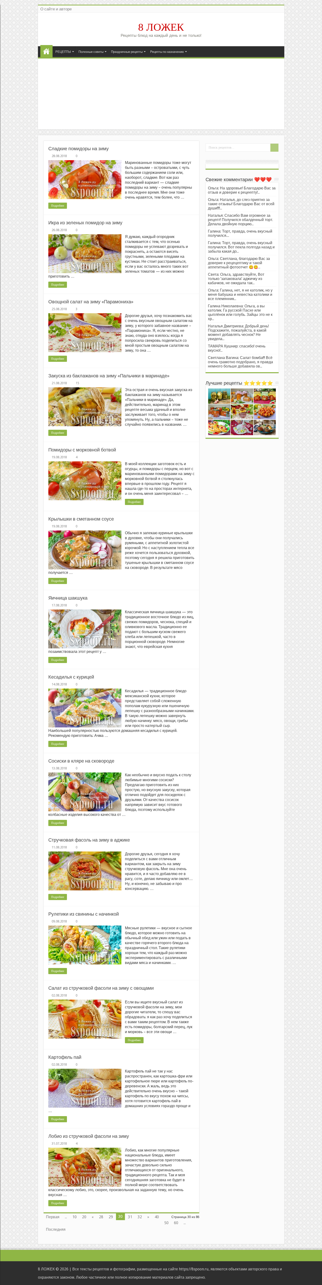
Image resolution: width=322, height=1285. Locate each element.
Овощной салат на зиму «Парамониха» (90, 302)
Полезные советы (90, 52)
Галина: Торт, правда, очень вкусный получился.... (240, 233)
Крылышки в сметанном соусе (81, 519)
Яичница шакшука (67, 598)
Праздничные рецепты (127, 52)
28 (101, 1217)
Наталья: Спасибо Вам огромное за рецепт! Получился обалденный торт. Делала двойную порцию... (240, 219)
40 (157, 1217)
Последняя (56, 1229)
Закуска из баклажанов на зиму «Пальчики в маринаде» (108, 376)
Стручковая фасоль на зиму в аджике (89, 840)
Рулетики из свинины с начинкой (83, 914)
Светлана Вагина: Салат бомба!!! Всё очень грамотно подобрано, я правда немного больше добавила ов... (240, 361)
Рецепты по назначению (167, 52)
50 (166, 1223)
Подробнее (57, 205)
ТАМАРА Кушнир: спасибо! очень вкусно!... (236, 348)
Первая (52, 1217)
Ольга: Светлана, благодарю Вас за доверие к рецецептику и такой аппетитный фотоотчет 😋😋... (239, 262)
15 (77, 383)
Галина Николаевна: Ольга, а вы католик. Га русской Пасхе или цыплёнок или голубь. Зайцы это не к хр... (240, 312)
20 (84, 1217)
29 (111, 1217)
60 (176, 1223)
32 (140, 1217)
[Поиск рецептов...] (274, 148)
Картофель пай (64, 1057)
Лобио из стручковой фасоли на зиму (88, 1136)
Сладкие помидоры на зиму (78, 148)
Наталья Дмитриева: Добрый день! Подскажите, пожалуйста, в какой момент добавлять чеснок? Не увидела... (238, 332)
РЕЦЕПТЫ (63, 52)
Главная (46, 51)
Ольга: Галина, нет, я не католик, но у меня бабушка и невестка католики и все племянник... (240, 294)
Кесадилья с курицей (71, 677)
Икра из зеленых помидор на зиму (85, 222)
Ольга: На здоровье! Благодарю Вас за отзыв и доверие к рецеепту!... (242, 190)
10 (74, 1217)
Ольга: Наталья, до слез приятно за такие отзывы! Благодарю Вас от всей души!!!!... (241, 203)
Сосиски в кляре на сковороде (81, 761)
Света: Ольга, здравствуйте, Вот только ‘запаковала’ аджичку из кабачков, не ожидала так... (236, 278)
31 (130, 1217)
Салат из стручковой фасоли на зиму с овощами (101, 988)
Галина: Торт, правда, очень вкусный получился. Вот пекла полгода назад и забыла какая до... (241, 247)
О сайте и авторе (56, 9)
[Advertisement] (161, 94)
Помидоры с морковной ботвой (82, 450)
